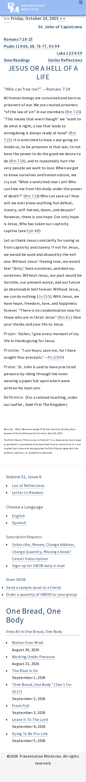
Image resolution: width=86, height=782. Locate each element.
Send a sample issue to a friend (33, 587)
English (18, 515)
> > (62, 18)
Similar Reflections (65, 60)
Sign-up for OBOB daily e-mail (38, 565)
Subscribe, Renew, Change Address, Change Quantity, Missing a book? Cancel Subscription (43, 551)
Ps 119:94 (56, 357)
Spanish (19, 522)
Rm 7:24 (31, 195)
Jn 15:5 (44, 296)
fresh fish (20, 705)
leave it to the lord (30, 719)
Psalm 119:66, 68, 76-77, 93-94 (31, 46)
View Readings (17, 60)
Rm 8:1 (64, 317)
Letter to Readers (27, 492)
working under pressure (33, 656)
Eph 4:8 (33, 230)
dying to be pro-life (30, 733)
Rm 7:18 (17, 160)
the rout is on (25, 670)
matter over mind (27, 642)
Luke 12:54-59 (69, 53)
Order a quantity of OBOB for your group (41, 594)
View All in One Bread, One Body (34, 631)
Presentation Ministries (33, 7)
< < (7, 18)
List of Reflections (28, 485)
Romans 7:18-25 (18, 39)
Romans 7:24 (58, 89)
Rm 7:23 (73, 111)
